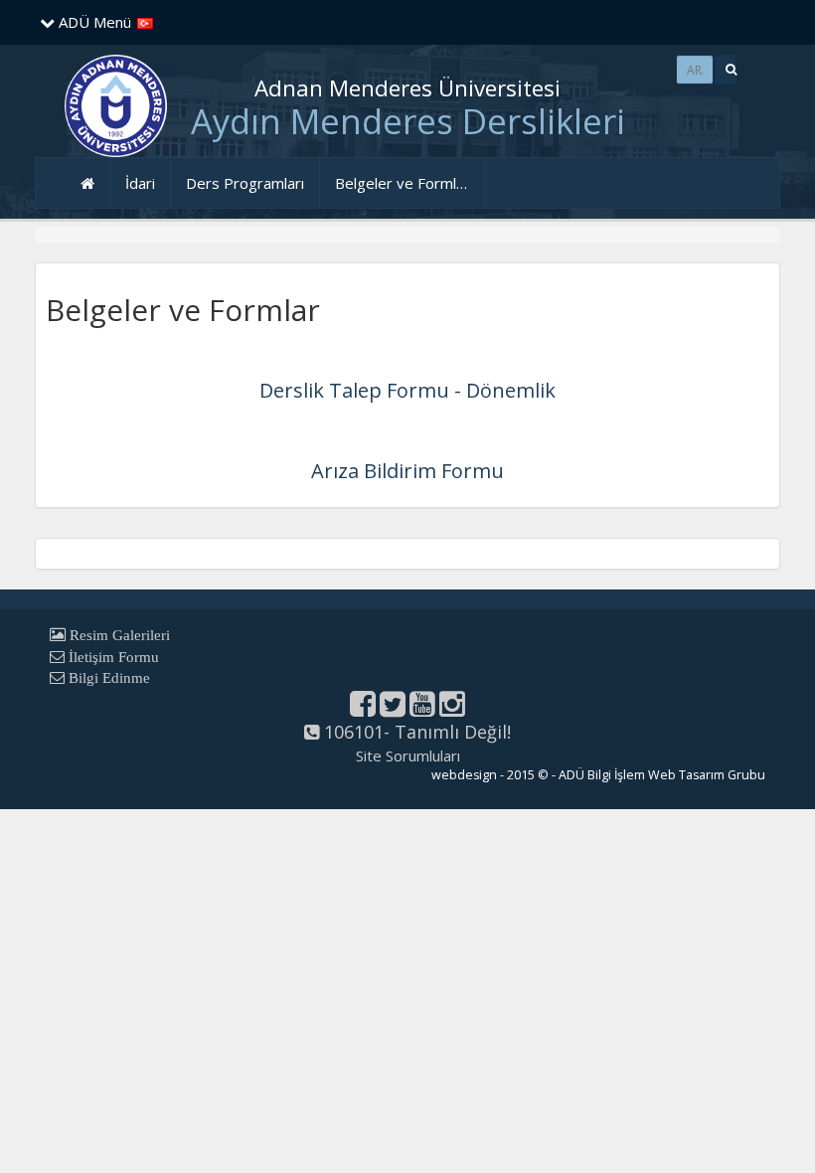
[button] (725, 69)
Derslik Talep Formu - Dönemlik (407, 390)
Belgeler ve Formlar (402, 183)
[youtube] (422, 709)
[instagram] (452, 709)
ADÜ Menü (93, 22)
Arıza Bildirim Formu (407, 470)
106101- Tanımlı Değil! (415, 732)
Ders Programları (245, 183)
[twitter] (393, 709)
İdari (140, 183)
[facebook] (363, 709)
